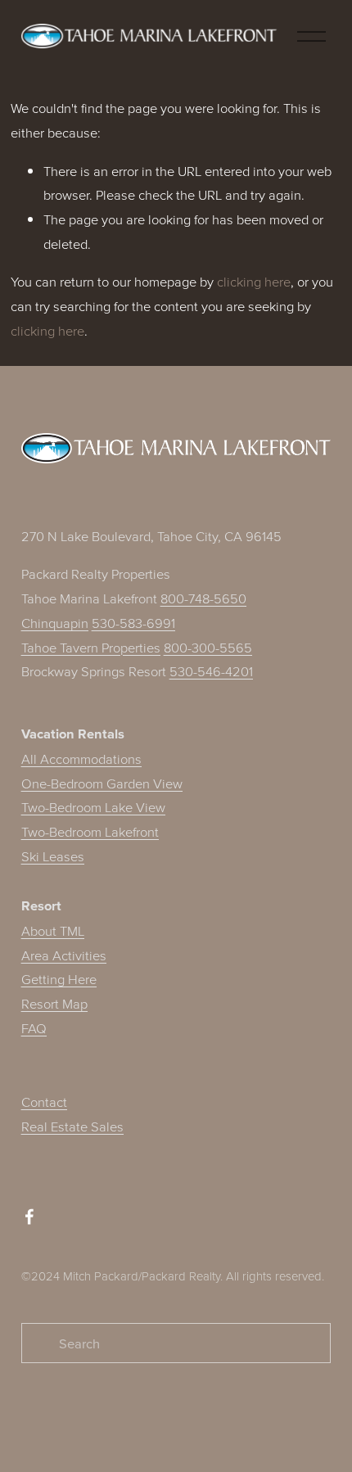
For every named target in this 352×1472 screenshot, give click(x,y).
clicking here (254, 281)
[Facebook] (29, 1216)
